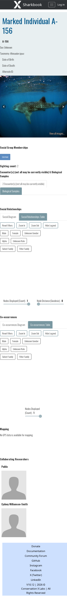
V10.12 (30, 584)
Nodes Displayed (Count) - (15, 301)
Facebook (36, 570)
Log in (61, 4)
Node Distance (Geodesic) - (50, 301)
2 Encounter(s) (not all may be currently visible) (23, 184)
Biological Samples (10, 191)
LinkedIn (36, 580)
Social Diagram (9, 217)
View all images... (57, 133)
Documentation (36, 551)
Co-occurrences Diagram (13, 325)
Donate (35, 546)
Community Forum (36, 556)
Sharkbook (32, 4)
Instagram (36, 565)
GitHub (36, 560)
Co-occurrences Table (40, 325)
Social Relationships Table (33, 217)
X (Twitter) (36, 575)
